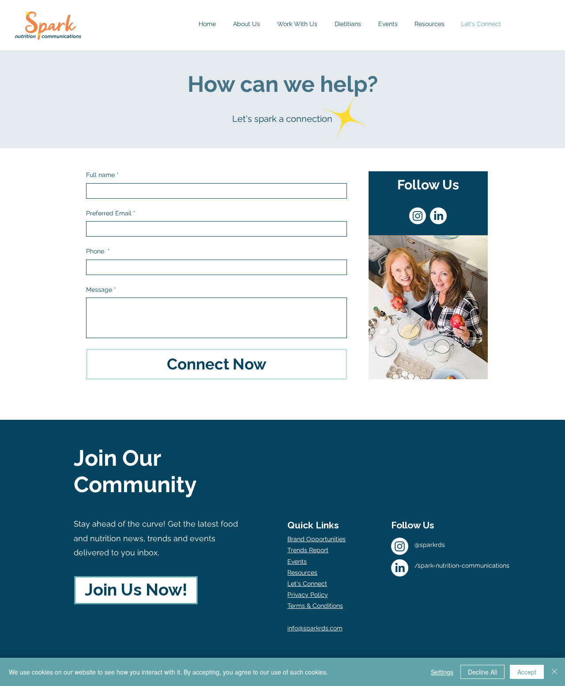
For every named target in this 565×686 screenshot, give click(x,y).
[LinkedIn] (438, 215)
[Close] (554, 672)
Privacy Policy (307, 594)
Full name (102, 174)
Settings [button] (442, 671)
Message (101, 289)
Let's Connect (307, 583)
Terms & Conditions (315, 605)
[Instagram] (417, 215)
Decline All (482, 671)
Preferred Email (111, 213)
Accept (526, 671)
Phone (98, 251)
